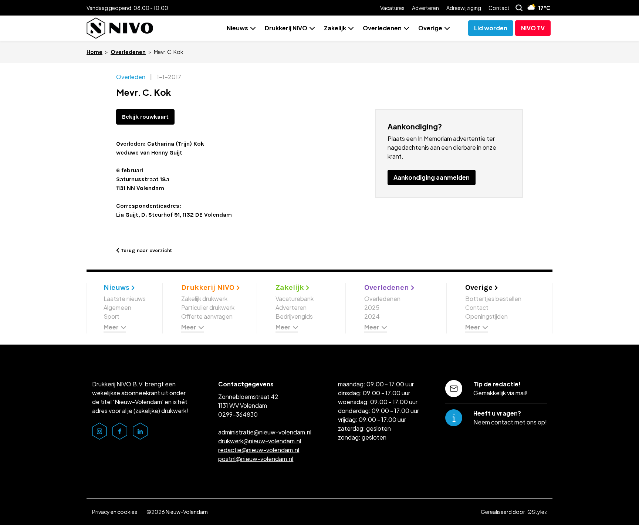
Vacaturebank (294, 298)
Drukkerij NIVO (286, 28)
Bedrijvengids (294, 316)
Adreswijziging (463, 7)
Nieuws (237, 28)
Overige (430, 28)
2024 (372, 316)
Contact (499, 7)
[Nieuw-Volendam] (120, 28)
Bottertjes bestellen (493, 298)
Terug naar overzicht (145, 250)
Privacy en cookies (114, 511)
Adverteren (425, 7)
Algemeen (117, 307)
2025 (371, 307)
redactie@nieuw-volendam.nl (258, 450)
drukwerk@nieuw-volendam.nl (259, 441)
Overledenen (382, 28)
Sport (111, 316)
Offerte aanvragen (207, 316)
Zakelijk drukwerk (204, 298)
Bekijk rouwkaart (145, 116)
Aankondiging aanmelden (431, 177)
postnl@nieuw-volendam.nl (255, 459)
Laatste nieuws (125, 298)
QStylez (537, 511)
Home (94, 51)
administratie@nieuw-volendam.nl (264, 432)
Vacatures (392, 7)
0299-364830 (238, 414)
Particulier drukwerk (207, 307)
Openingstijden (486, 316)
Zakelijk (335, 28)
